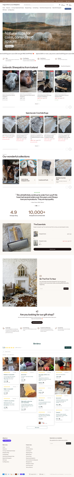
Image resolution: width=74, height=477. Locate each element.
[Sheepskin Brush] (36, 234)
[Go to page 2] (38, 49)
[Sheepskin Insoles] (36, 243)
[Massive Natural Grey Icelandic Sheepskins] (11, 81)
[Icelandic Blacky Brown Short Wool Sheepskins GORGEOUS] (45, 81)
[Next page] (39, 49)
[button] (21, 347)
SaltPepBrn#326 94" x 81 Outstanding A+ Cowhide (22, 136)
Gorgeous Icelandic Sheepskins (52, 66)
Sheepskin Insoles (42, 241)
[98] (50, 124)
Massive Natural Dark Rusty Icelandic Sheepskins (27, 96)
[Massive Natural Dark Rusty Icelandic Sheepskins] (28, 81)
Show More (44, 380)
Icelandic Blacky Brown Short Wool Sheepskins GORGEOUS (44, 96)
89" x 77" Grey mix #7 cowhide (9, 135)
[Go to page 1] (36, 49)
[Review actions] (17, 372)
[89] (9, 124)
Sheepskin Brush (42, 233)
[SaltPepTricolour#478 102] (37, 124)
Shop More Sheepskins (65, 66)
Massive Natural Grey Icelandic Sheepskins (9, 96)
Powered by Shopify (68, 474)
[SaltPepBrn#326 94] (23, 124)
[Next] (70, 107)
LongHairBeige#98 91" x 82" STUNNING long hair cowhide (64, 136)
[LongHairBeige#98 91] (64, 124)
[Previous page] (34, 49)
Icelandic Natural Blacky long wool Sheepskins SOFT (61, 96)
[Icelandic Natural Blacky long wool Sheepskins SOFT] (63, 81)
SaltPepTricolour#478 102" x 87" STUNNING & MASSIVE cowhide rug (36, 137)
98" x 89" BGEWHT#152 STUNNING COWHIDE (49, 136)
